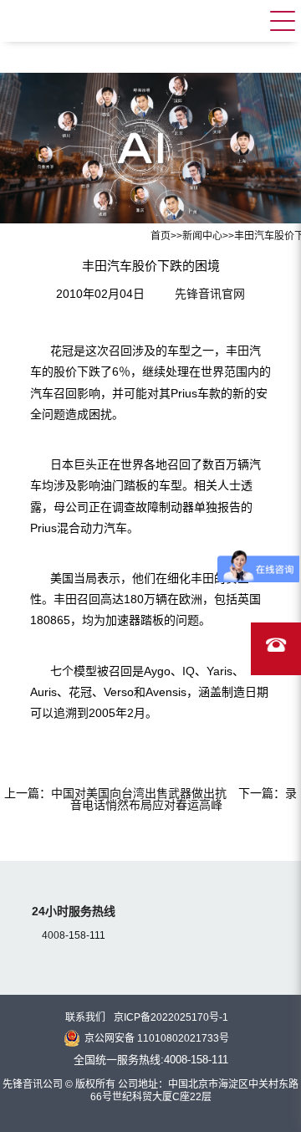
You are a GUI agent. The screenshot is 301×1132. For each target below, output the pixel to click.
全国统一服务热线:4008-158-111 (151, 1059)
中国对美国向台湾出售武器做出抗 (139, 793)
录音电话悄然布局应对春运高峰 (183, 799)
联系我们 (85, 1017)
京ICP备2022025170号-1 (171, 1017)
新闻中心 (202, 236)
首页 (160, 236)
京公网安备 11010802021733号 (156, 1038)
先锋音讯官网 (210, 293)
